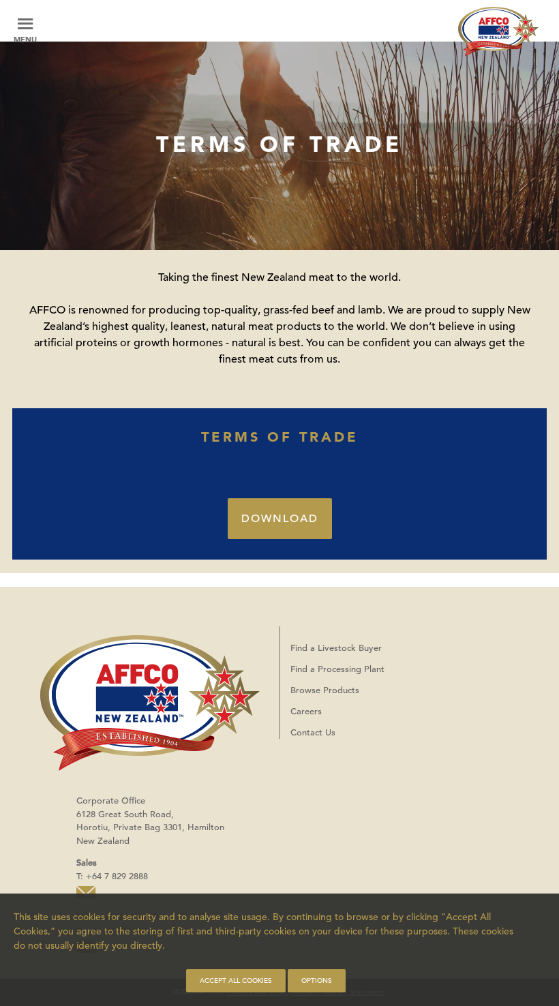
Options (316, 980)
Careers (306, 711)
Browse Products (324, 690)
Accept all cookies (236, 980)
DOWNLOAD (279, 518)
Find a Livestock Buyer (336, 648)
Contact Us (312, 732)
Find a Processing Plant (337, 669)
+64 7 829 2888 (117, 876)
